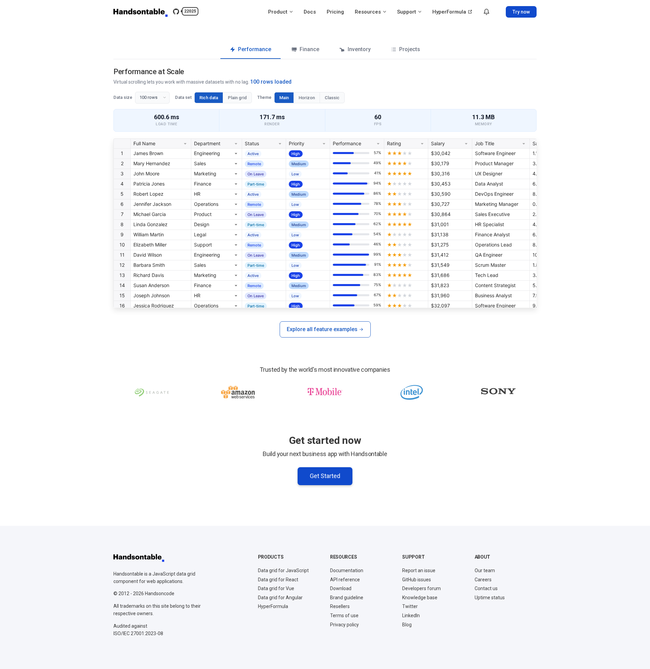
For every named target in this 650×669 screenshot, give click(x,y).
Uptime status (490, 597)
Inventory (359, 49)
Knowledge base (419, 597)
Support (407, 12)
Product (278, 12)
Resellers (340, 606)
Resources (368, 12)
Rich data (208, 97)
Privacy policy (344, 624)
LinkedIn (411, 615)
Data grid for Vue (276, 588)
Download (340, 588)
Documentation (346, 570)
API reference (345, 579)
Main (284, 97)
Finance (309, 49)
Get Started (325, 475)
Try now (521, 12)
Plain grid (237, 97)
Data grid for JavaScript (283, 570)
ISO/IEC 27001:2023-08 (138, 633)
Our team (485, 570)
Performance (254, 49)
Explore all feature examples (322, 329)
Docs (310, 12)
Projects (409, 49)
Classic (332, 97)
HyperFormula (450, 12)
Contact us (486, 588)
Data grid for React (278, 579)
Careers (483, 579)
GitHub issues (416, 579)
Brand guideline (346, 597)
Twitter (410, 606)
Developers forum (421, 588)
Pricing (335, 12)
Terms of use (344, 615)
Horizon (307, 97)
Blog (407, 624)
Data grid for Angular (280, 597)
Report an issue (418, 570)
